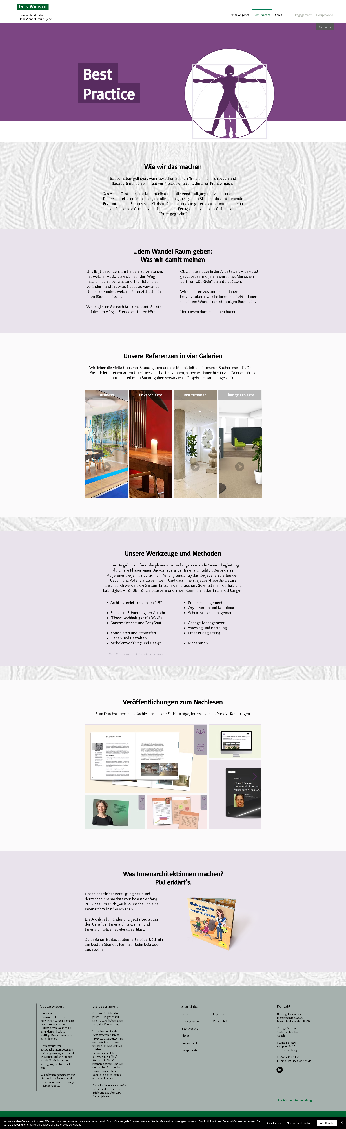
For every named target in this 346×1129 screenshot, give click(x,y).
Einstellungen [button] (273, 1123)
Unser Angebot (191, 1021)
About (185, 1036)
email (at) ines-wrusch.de (296, 1061)
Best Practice (190, 1028)
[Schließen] (342, 1123)
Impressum (219, 1014)
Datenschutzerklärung (68, 1124)
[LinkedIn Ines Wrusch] (279, 1070)
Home (185, 1014)
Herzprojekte (190, 1050)
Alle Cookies (327, 1123)
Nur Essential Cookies (299, 1123)
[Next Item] (255, 777)
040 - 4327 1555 (290, 1057)
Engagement (189, 1043)
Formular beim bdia (135, 944)
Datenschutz (221, 1021)
